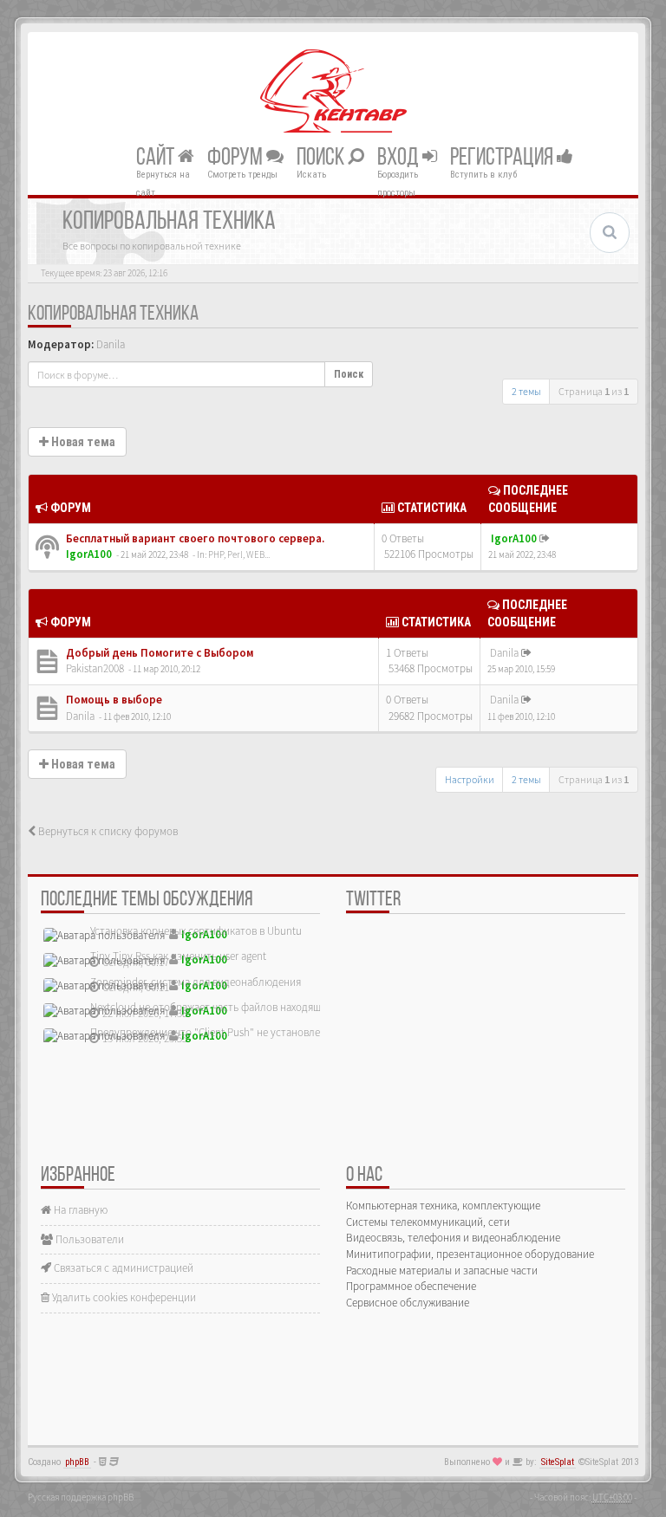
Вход (399, 158)
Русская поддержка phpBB (81, 1497)
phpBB (77, 1462)
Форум (236, 158)
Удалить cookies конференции (122, 1297)
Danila (110, 344)
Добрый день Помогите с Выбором (158, 652)
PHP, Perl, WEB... (239, 554)
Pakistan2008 (95, 668)
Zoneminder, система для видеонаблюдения (195, 982)
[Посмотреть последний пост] (544, 538)
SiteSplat (557, 1462)
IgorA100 (89, 554)
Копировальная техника (113, 314)
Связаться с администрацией (122, 1268)
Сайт (157, 158)
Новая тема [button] (82, 442)
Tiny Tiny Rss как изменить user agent (178, 956)
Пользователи (88, 1239)
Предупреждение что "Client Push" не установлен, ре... (220, 1032)
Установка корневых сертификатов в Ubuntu (196, 931)
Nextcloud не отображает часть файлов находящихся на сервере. (244, 1007)
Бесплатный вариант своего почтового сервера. (193, 538)
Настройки (469, 779)
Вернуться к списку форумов (107, 831)
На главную (79, 1210)
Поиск (322, 158)
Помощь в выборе (112, 699)
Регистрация (503, 158)
